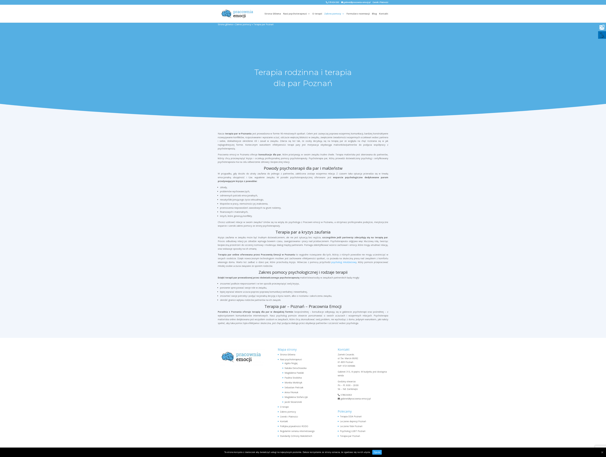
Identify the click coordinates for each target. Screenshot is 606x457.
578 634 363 (333, 2)
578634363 (346, 394)
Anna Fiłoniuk (291, 392)
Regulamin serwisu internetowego (297, 431)
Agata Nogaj (291, 363)
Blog (374, 14)
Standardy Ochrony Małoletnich (296, 435)
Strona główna (225, 24)
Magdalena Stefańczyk (296, 397)
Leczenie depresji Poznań (353, 421)
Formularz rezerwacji (358, 14)
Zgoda (377, 452)
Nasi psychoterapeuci (295, 14)
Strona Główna (272, 14)
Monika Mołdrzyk (293, 382)
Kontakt (383, 14)
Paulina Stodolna (293, 377)
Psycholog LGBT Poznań (352, 431)
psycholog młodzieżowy (343, 262)
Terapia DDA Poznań (351, 416)
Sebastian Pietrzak (294, 387)
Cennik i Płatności (380, 2)
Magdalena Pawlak (294, 372)
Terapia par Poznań (350, 435)
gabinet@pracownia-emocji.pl (357, 2)
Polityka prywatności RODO (294, 426)
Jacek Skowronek (293, 401)
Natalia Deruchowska (295, 368)
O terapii (317, 14)
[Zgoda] (602, 452)
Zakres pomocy (332, 14)
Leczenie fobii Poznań (351, 426)
